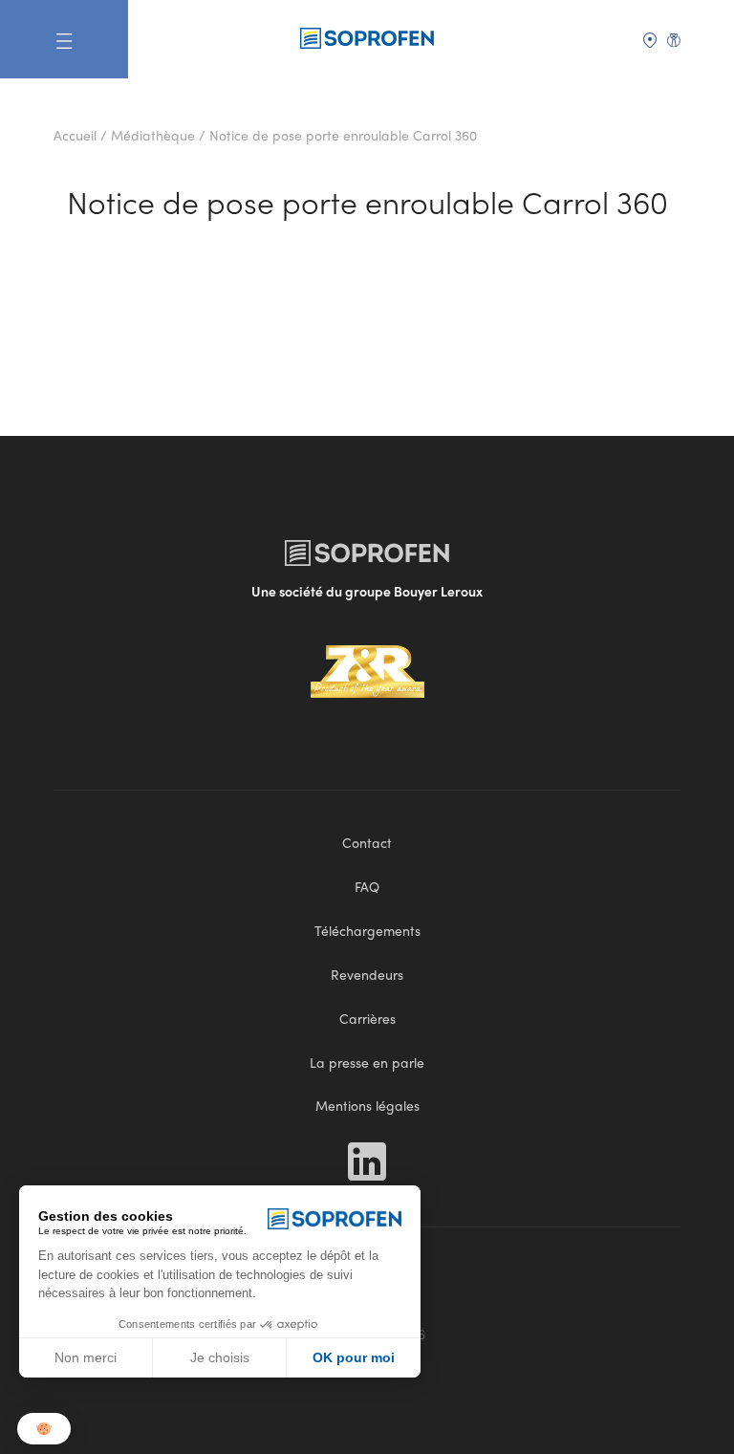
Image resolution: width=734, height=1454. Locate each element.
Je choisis (219, 1357)
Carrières (367, 1018)
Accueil (75, 134)
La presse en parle (367, 1062)
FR (626, 94)
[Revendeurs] (650, 38)
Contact (367, 842)
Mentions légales (367, 1105)
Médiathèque (153, 134)
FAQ (367, 886)
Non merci (85, 1357)
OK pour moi (354, 1357)
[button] (44, 1428)
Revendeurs (367, 974)
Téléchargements (367, 930)
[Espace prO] (673, 38)
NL (626, 68)
